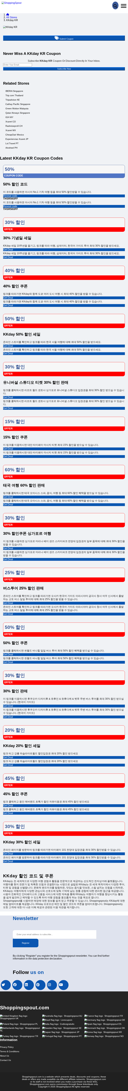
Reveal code (10, 196)
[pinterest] (40, 985)
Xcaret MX (10, 130)
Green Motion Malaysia (16, 108)
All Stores (11, 17)
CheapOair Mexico (14, 134)
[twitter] (6, 985)
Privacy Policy (7, 1047)
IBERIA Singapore (14, 91)
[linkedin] (29, 985)
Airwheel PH (11, 148)
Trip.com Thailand (14, 95)
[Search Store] (115, 5)
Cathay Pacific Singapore (17, 104)
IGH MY (9, 117)
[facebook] (17, 985)
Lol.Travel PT (12, 143)
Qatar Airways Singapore (17, 113)
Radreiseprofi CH (13, 126)
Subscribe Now (64, 69)
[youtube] (64, 985)
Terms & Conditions (9, 1051)
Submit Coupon (66, 39)
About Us (4, 1056)
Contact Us (5, 1060)
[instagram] (52, 985)
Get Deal (8, 249)
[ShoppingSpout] (11, 3)
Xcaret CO (10, 121)
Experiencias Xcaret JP (16, 139)
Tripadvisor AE (12, 100)
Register (25, 943)
